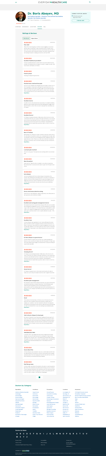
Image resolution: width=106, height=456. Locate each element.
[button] (90, 2)
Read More (26, 93)
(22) (24, 23)
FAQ (44, 26)
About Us (43, 444)
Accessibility (43, 440)
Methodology (44, 442)
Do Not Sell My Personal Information (70, 443)
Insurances (25, 26)
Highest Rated (34, 38)
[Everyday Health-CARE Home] (53, 2)
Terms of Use (18, 442)
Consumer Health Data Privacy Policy (23, 444)
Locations (33, 26)
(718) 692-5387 (80, 20)
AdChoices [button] (68, 446)
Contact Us (68, 440)
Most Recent (26, 38)
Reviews (40, 26)
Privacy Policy (18, 440)
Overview (18, 26)
